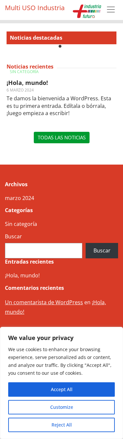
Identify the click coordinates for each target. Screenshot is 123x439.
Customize (61, 407)
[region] (61, 383)
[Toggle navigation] (111, 9)
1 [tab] (60, 46)
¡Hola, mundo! (27, 83)
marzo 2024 (19, 198)
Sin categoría (24, 71)
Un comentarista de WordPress (44, 302)
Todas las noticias (62, 137)
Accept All (61, 389)
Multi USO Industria (35, 7)
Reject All (61, 425)
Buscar (13, 236)
